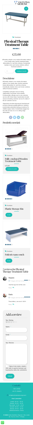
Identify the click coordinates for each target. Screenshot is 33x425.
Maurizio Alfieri (15, 416)
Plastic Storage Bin (14, 208)
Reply (10, 287)
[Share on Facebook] (10, 117)
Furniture (18, 37)
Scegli (8, 214)
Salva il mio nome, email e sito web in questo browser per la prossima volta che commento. (16, 368)
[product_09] (16, 188)
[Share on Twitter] (14, 117)
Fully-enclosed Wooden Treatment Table (16, 160)
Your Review (10, 343)
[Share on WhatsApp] (22, 117)
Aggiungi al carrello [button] (12, 169)
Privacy (22, 416)
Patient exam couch (14, 254)
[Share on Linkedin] (18, 117)
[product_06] (16, 234)
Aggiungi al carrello (21, 71)
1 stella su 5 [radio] (7, 322)
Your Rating (9, 320)
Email (8, 334)
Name (8, 327)
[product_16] (16, 138)
